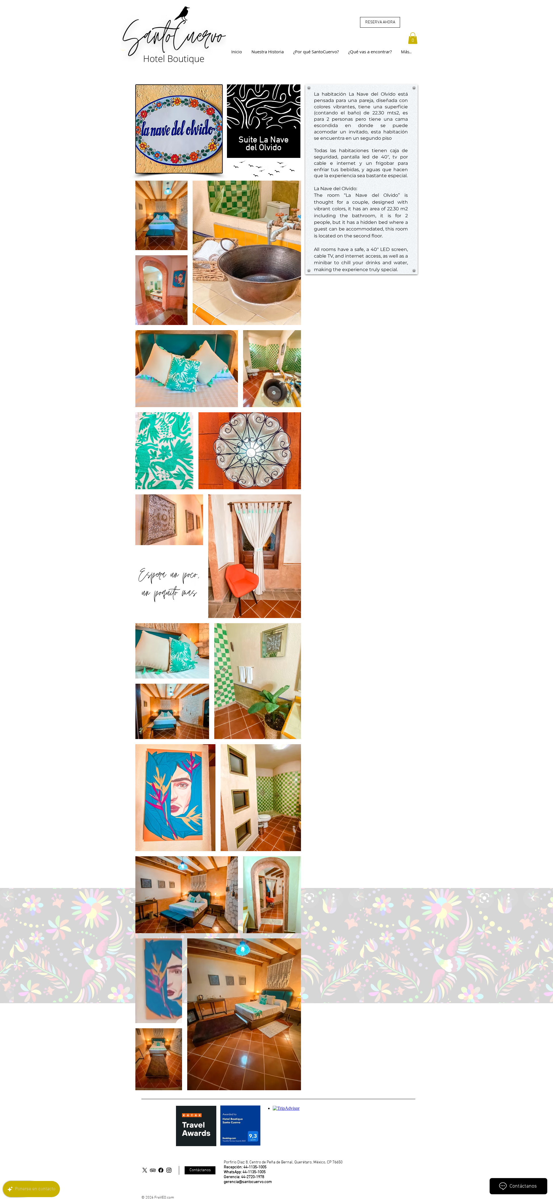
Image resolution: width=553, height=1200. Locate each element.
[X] (144, 1170)
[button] (413, 38)
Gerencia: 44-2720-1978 (244, 1177)
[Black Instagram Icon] (169, 1170)
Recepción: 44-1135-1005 (245, 1167)
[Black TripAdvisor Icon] (152, 1170)
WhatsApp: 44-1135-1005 (245, 1172)
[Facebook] (161, 1170)
